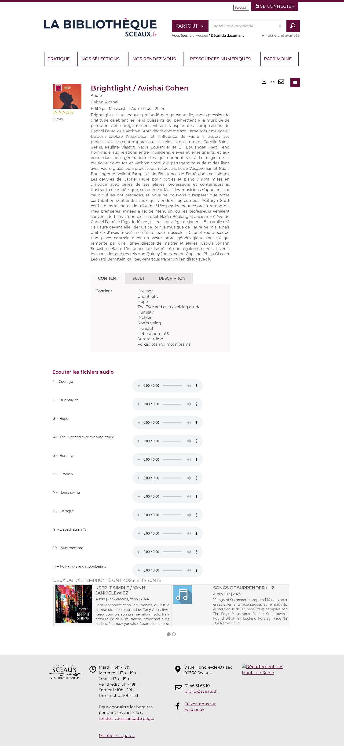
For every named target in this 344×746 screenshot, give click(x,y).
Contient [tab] (108, 278)
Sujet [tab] (138, 278)
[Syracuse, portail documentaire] (100, 27)
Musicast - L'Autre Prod (130, 108)
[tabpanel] (160, 318)
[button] (67, 96)
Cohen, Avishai (104, 102)
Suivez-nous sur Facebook (200, 707)
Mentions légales (117, 735)
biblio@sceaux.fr (201, 691)
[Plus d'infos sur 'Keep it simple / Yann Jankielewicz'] (74, 604)
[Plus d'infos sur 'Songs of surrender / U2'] (191, 594)
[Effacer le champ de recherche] (280, 26)
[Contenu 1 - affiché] (169, 634)
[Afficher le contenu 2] (174, 634)
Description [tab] (172, 278)
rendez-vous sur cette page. (126, 718)
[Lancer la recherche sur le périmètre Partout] (293, 26)
